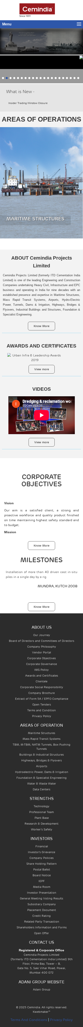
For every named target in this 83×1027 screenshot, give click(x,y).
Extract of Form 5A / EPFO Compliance (41, 699)
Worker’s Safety (41, 829)
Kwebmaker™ (41, 1012)
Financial (41, 846)
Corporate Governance (41, 664)
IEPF (42, 881)
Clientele (41, 681)
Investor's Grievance (41, 852)
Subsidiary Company (41, 904)
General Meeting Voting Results (41, 898)
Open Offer (41, 933)
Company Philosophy (41, 647)
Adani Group (41, 989)
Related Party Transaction (41, 921)
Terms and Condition (41, 710)
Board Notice (42, 875)
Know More (41, 326)
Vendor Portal (41, 652)
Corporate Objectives (41, 658)
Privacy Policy (41, 716)
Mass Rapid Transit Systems (41, 739)
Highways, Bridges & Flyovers (41, 760)
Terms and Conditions (28, 1020)
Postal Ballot (41, 869)
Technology (41, 806)
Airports (41, 766)
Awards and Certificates (41, 675)
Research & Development (41, 824)
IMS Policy (41, 670)
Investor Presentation (41, 893)
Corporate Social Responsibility (41, 687)
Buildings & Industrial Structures (41, 755)
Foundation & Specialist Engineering (41, 778)
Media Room (41, 887)
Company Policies (41, 858)
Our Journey (41, 635)
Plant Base (42, 818)
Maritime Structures (41, 733)
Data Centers (41, 789)
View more (41, 369)
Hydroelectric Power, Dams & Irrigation (41, 772)
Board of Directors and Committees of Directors (41, 641)
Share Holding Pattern (41, 864)
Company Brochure (41, 693)
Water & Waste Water (41, 783)
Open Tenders (41, 704)
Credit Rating (41, 916)
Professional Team (41, 812)
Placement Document (41, 910)
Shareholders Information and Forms (42, 927)
